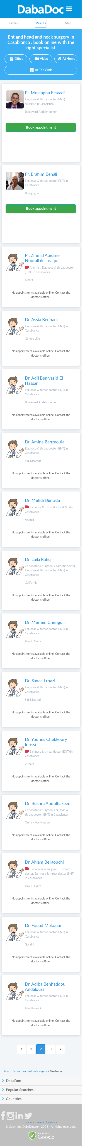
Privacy (29, 1122)
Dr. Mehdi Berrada (42, 500)
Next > (60, 1049)
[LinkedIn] (19, 1118)
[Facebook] (2, 1118)
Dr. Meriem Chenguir (45, 622)
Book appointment (41, 127)
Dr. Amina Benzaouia (44, 442)
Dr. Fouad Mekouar (43, 926)
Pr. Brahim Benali (41, 174)
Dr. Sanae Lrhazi (40, 681)
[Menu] (69, 9)
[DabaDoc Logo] (41, 9)
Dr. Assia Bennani (41, 320)
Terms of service (46, 1122)
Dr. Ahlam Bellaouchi (44, 862)
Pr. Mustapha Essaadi (45, 93)
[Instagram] (10, 1118)
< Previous (21, 1049)
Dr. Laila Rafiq (38, 560)
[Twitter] (28, 1118)
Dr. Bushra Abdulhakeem (48, 804)
